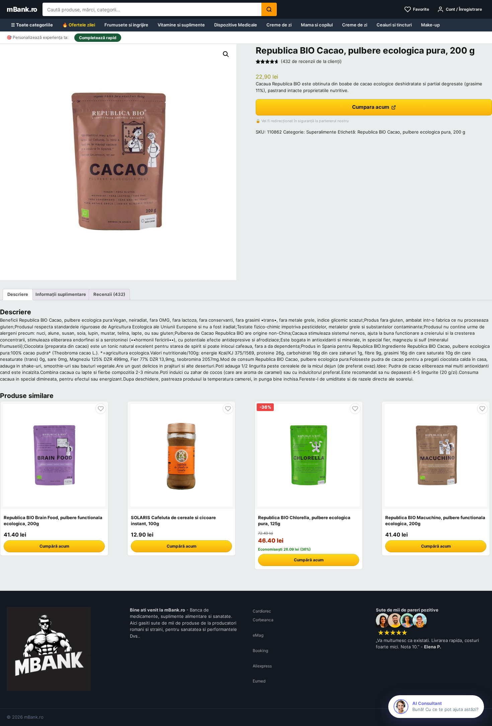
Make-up (430, 24)
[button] (226, 54)
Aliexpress (262, 665)
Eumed (259, 680)
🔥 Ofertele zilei (78, 24)
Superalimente (321, 132)
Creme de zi (279, 24)
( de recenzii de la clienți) (311, 61)
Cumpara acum (370, 107)
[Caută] (269, 9)
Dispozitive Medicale (235, 24)
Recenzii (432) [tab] (109, 294)
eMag (258, 635)
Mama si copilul (317, 24)
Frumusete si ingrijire (126, 24)
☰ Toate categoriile (32, 24)
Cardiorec (262, 611)
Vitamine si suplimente (181, 24)
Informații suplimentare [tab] (60, 294)
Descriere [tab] (17, 294)
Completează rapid (97, 37)
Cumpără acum (54, 546)
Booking (260, 650)
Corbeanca (263, 619)
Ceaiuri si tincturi (394, 24)
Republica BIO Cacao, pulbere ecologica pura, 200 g (411, 132)
